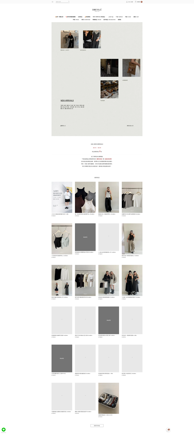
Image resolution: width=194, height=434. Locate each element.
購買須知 (99, 159)
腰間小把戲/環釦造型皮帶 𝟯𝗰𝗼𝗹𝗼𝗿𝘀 (83, 422)
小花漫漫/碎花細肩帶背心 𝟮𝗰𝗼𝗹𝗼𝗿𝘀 (60, 255)
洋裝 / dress (76, 19)
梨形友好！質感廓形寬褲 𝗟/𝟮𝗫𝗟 (129, 338)
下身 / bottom (119, 16)
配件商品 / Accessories (109, 19)
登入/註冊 (130, 1)
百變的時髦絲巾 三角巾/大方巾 (105, 422)
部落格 (119, 19)
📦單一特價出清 (59, 16)
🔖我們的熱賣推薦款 (71, 16)
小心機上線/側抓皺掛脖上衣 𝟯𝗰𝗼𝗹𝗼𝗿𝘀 (107, 255)
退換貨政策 (108, 159)
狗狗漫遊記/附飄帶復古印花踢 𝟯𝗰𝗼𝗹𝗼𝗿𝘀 (84, 255)
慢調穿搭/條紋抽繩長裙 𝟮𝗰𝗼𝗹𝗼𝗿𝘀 (82, 380)
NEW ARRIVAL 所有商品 (99, 16)
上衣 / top (110, 16)
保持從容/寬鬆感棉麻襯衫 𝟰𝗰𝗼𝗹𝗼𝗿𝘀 (106, 297)
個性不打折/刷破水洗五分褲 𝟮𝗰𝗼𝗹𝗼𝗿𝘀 (83, 338)
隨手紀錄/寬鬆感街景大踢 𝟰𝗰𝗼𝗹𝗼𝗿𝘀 (83, 297)
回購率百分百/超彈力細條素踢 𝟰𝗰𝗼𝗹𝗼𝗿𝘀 (131, 214)
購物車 (139, 2)
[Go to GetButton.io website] (3, 432)
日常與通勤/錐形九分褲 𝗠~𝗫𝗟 (59, 380)
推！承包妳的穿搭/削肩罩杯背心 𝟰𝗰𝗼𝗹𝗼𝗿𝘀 (84, 214)
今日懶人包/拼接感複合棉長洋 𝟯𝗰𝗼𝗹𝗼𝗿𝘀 (131, 297)
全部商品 (80, 16)
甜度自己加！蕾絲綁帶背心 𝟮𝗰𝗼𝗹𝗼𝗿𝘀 (106, 214)
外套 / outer (128, 16)
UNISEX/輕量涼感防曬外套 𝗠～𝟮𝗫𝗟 (60, 214)
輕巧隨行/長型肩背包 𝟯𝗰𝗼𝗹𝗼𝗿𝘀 (129, 380)
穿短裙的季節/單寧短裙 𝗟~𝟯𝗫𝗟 (105, 380)
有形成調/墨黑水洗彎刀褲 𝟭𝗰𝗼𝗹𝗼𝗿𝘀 (106, 338)
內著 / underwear (85, 19)
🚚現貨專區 (87, 16)
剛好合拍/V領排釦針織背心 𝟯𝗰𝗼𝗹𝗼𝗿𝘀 (130, 255)
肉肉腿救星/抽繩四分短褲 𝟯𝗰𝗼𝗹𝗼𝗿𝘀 (60, 338)
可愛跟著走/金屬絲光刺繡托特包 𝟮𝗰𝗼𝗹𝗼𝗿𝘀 (61, 422)
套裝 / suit (136, 16)
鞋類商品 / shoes (97, 19)
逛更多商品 (97, 432)
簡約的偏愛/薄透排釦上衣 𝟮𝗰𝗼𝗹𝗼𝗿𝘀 (60, 297)
